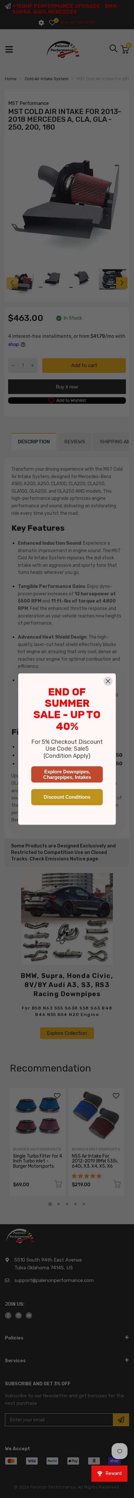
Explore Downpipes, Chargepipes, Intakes (67, 774)
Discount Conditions (67, 797)
